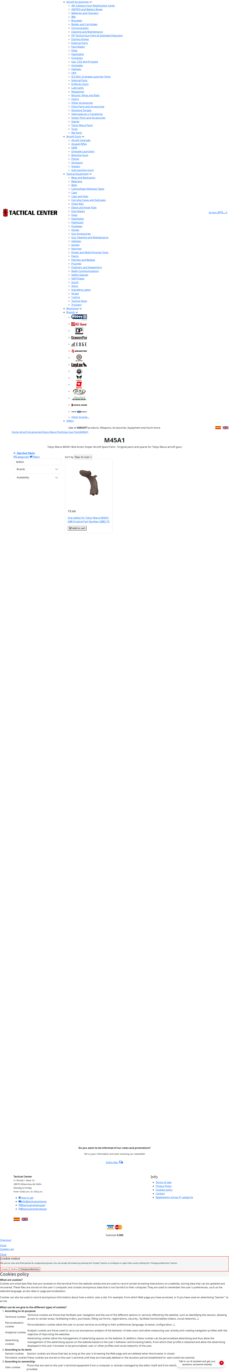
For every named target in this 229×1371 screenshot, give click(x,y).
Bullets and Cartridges (84, 24)
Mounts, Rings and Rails (85, 95)
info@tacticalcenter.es (34, 1201)
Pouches (76, 263)
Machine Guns (79, 155)
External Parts (79, 43)
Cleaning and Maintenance (87, 31)
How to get (26, 1197)
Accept (5, 1269)
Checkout (5, 1240)
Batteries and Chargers (85, 13)
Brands (70, 312)
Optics (75, 99)
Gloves (75, 230)
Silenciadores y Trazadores (87, 114)
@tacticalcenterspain (33, 1205)
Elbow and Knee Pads (84, 207)
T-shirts (75, 297)
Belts (74, 185)
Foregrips (77, 58)
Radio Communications (85, 271)
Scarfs (75, 282)
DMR (74, 147)
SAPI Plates (77, 278)
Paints (75, 256)
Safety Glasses (79, 275)
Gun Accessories (81, 233)
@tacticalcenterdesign (34, 1209)
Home (15, 432)
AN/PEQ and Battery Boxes (87, 9)
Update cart (7, 1249)
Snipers (75, 166)
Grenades (77, 65)
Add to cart (78, 528)
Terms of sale (163, 1182)
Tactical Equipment (77, 174)
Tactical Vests (79, 301)
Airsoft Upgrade (80, 140)
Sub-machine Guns (82, 170)
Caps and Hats (79, 196)
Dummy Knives (80, 39)
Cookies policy (164, 1190)
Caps (74, 192)
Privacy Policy (164, 1186)
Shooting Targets (81, 110)
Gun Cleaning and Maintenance (89, 237)
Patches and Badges (83, 260)
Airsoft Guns (73, 136)
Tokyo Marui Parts (82, 125)
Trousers (76, 304)
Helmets (76, 69)
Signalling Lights (81, 290)
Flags (74, 50)
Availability (23, 477)
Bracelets (76, 20)
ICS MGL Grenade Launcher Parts (91, 76)
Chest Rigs (77, 204)
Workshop (72, 308)
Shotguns (77, 162)
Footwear (77, 226)
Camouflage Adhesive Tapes (87, 189)
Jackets (75, 245)
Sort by (69, 457)
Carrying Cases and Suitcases (88, 200)
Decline (14, 1269)
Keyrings (76, 248)
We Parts (76, 132)
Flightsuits (77, 222)
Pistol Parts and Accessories (87, 106)
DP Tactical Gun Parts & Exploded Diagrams (97, 35)
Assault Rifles (79, 144)
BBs (73, 17)
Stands (75, 121)
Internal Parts (79, 80)
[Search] (220, 212)
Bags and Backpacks (83, 177)
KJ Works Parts (80, 84)
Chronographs (80, 28)
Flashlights (77, 54)
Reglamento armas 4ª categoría (174, 1197)
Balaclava (76, 181)
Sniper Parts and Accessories (88, 118)
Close (3, 1245)
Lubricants (77, 88)
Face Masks (78, 46)
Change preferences (29, 1269)
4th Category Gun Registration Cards (93, 5)
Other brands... (80, 417)
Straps (75, 293)
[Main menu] (60, 212)
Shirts (74, 286)
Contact (160, 1193)
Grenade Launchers (83, 151)
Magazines (77, 91)
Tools (74, 129)
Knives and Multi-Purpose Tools (89, 252)
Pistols (75, 159)
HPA (73, 73)
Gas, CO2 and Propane (84, 61)
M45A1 (84, 432)
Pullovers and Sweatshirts (86, 267)
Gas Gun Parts (71, 432)
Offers (70, 421)
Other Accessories (82, 103)
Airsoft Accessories (77, 2)
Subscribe (112, 1162)
